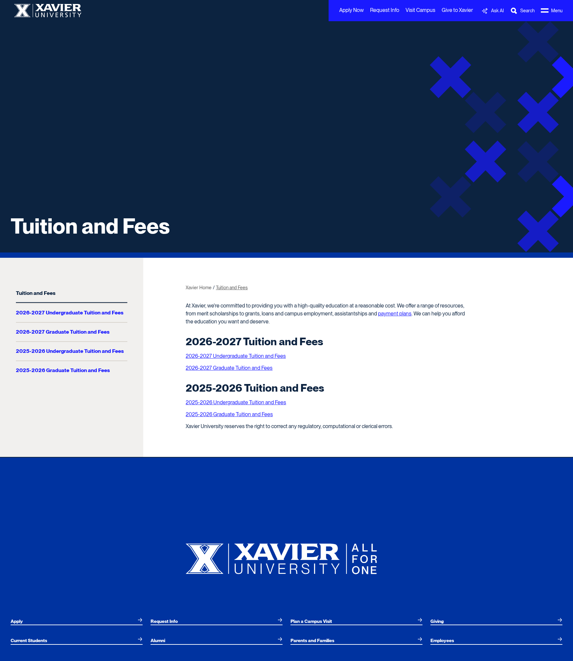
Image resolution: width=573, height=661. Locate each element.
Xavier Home (199, 287)
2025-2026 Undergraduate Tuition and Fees (70, 351)
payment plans (395, 313)
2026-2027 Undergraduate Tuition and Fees (69, 312)
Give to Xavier (457, 10)
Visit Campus (420, 10)
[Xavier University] (286, 556)
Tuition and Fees (35, 293)
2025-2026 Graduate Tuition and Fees (63, 370)
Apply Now (351, 10)
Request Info (384, 10)
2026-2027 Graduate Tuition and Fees (62, 332)
